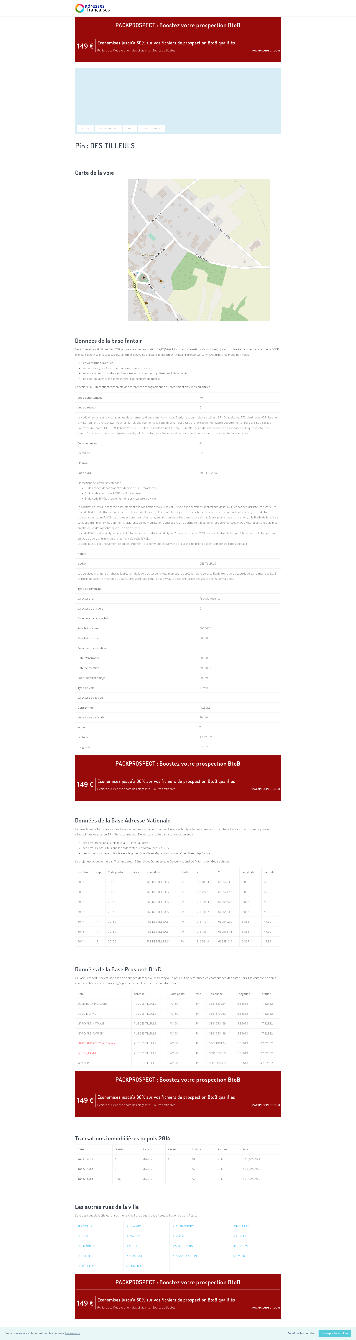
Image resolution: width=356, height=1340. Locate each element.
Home (85, 128)
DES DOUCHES (238, 1236)
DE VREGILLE (179, 1236)
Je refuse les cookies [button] (301, 1333)
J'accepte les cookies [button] (334, 1333)
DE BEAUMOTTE (135, 1226)
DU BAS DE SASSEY (240, 1246)
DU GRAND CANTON (184, 1256)
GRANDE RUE (134, 1266)
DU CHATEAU (134, 1256)
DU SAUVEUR (237, 1256)
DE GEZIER (84, 1236)
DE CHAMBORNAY (183, 1226)
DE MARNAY (133, 1236)
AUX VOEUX (85, 1226)
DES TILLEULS (151, 128)
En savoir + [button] (72, 1333)
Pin (130, 128)
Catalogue (257, 8)
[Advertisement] (178, 97)
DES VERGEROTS (182, 1246)
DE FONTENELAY (238, 1226)
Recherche (238, 8)
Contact (275, 8)
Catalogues (108, 128)
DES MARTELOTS (88, 1246)
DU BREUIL (84, 1256)
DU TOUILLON (86, 1266)
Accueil (223, 8)
